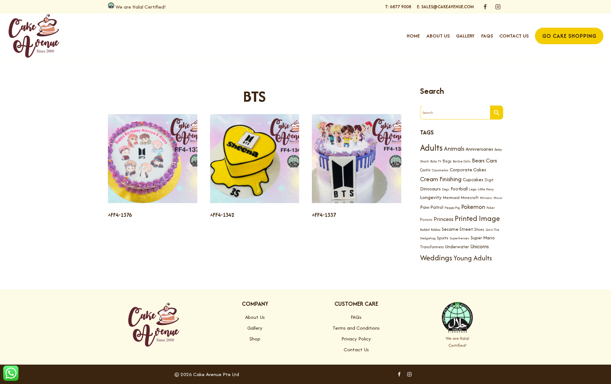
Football (459, 188)
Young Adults (472, 258)
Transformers (432, 247)
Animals (454, 148)
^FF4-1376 (120, 215)
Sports (442, 238)
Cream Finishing (440, 179)
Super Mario (483, 238)
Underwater (457, 246)
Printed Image (477, 218)
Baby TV (435, 161)
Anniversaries (479, 149)
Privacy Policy (356, 338)
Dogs (445, 189)
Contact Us (514, 35)
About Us (438, 35)
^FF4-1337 (324, 215)
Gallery (465, 35)
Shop (254, 338)
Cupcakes (473, 179)
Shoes (479, 229)
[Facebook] (485, 6)
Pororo (426, 219)
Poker (491, 207)
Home (413, 35)
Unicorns (479, 246)
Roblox (435, 229)
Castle (425, 170)
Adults (431, 147)
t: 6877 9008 (398, 6)
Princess (443, 219)
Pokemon (473, 206)
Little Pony (486, 189)
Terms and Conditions (356, 328)
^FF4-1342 (222, 215)
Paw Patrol (431, 207)
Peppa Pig (452, 207)
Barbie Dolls (462, 161)
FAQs (487, 35)
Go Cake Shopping (569, 36)
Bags (447, 161)
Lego (472, 189)
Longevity (431, 197)
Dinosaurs (430, 188)
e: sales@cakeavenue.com (445, 6)
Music (498, 197)
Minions (486, 197)
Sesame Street (457, 229)
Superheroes (459, 238)
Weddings (436, 257)
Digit (489, 179)
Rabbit (425, 229)
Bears (478, 160)
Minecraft (470, 197)
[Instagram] (497, 6)
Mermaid (451, 197)
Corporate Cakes (468, 169)
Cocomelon (440, 170)
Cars (491, 160)
